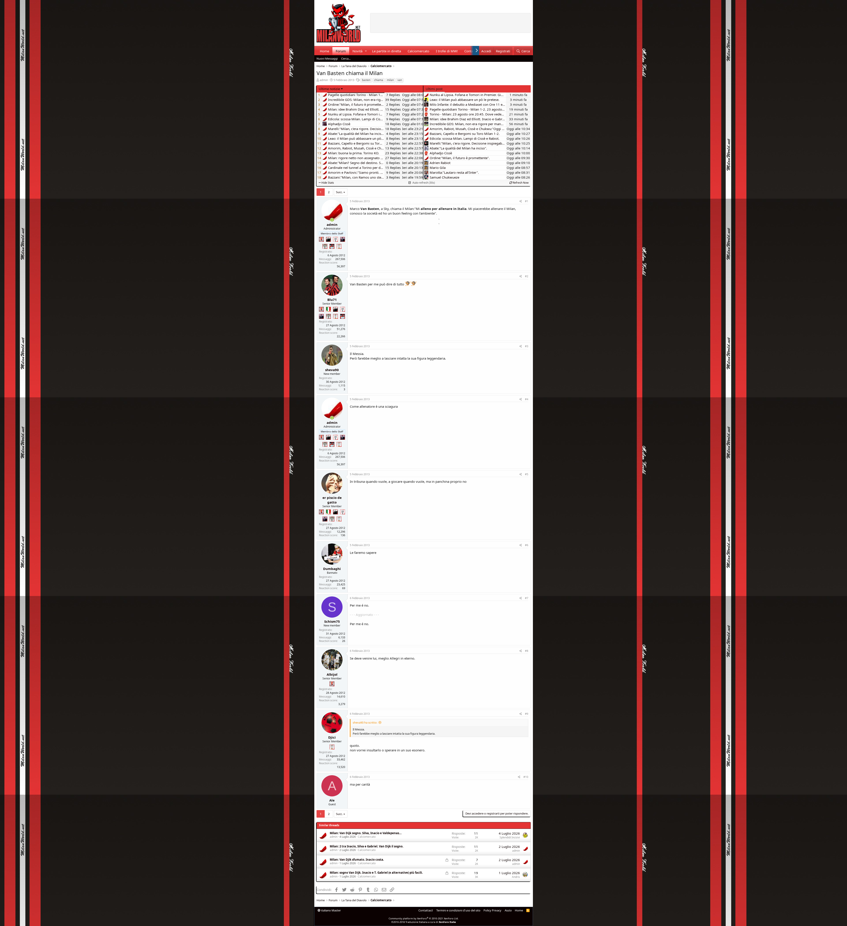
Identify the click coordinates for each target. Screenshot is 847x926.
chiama (378, 80)
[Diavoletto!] (321, 239)
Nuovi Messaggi (327, 58)
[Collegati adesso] (332, 220)
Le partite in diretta (386, 51)
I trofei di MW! (447, 51)
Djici (332, 737)
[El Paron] (328, 239)
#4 (526, 399)
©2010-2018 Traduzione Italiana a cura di (423, 922)
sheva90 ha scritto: (365, 722)
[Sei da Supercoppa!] (324, 246)
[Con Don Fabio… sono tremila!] (342, 239)
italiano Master (330, 910)
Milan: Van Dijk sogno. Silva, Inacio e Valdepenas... (366, 833)
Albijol (332, 674)
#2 (526, 276)
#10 (525, 777)
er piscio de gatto (332, 499)
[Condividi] (520, 201)
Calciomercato (418, 51)
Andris (516, 877)
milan (390, 80)
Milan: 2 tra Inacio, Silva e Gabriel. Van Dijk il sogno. (366, 846)
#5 (526, 474)
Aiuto (508, 910)
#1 (526, 201)
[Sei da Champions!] (335, 239)
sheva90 (332, 370)
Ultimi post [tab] (434, 89)
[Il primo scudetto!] (328, 309)
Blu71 (332, 299)
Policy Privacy (492, 910)
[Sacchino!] (332, 246)
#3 (526, 346)
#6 (526, 545)
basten (366, 80)
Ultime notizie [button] (329, 89)
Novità (357, 51)
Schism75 (332, 621)
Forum (341, 51)
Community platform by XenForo (424, 918)
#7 (526, 598)
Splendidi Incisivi (510, 837)
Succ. (339, 192)
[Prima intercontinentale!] (339, 246)
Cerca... (345, 58)
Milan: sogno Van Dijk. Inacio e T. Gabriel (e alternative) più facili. (376, 873)
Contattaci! (425, 910)
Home (324, 51)
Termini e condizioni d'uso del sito (458, 910)
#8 (526, 651)
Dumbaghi (332, 568)
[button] (366, 51)
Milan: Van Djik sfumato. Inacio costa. (357, 860)
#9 (526, 714)
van (399, 80)
